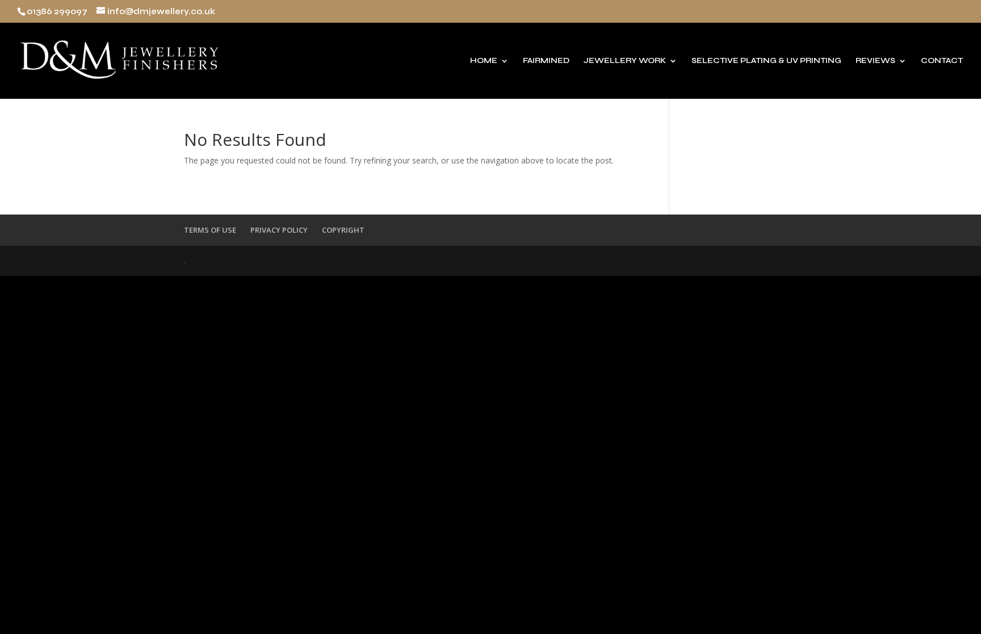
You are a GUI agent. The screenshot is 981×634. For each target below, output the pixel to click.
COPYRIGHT (343, 230)
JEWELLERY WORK (625, 61)
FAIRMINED (546, 61)
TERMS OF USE (210, 230)
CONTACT (942, 61)
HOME (483, 61)
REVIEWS (875, 61)
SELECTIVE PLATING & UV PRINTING (766, 61)
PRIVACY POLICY (279, 230)
